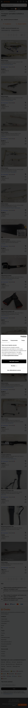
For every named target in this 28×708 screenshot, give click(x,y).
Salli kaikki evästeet (14, 361)
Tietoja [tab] (23, 340)
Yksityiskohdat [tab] (14, 340)
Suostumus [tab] (5, 340)
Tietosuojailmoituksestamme (11, 355)
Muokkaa (13, 365)
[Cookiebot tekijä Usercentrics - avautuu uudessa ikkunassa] (20, 337)
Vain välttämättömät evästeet (14, 370)
